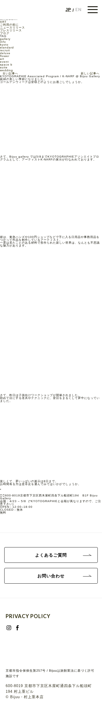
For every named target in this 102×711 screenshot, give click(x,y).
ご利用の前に (9, 24)
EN (78, 9)
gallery (5, 38)
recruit (5, 50)
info (3, 41)
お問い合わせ (51, 575)
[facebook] (17, 626)
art (2, 58)
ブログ (4, 33)
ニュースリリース (12, 27)
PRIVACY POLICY (28, 616)
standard (7, 47)
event (4, 61)
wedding (6, 70)
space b (6, 64)
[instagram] (9, 626)
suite (4, 67)
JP (68, 9)
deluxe (5, 53)
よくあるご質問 (51, 555)
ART (3, 21)
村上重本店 (34, 697)
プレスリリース (11, 30)
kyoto (4, 44)
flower (4, 56)
